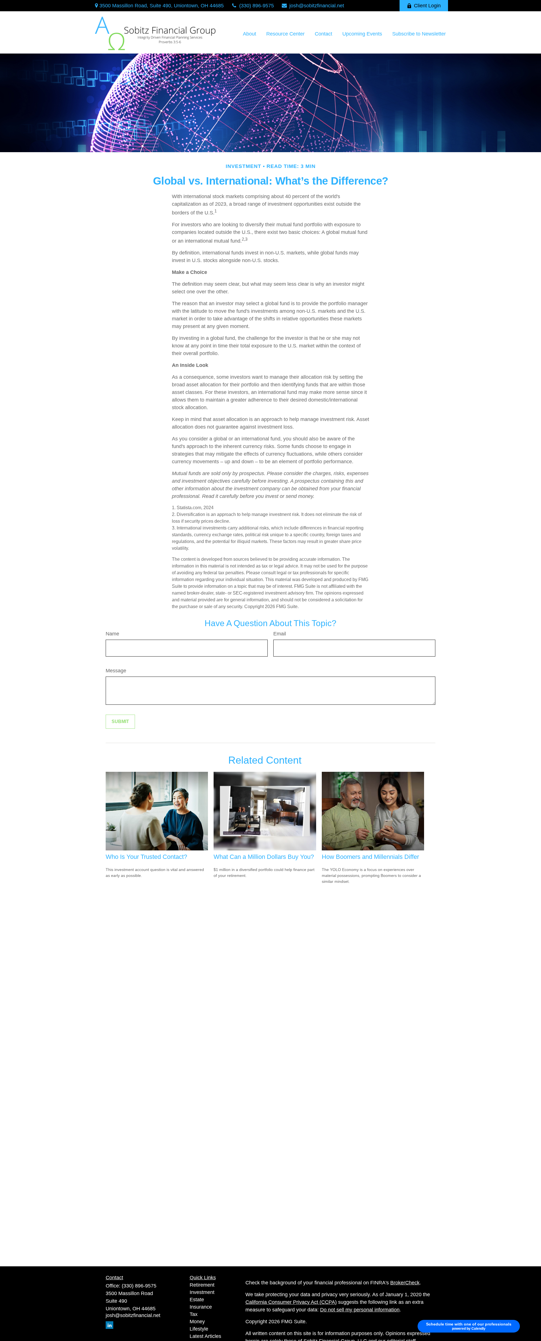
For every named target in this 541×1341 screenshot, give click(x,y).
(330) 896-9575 (256, 5)
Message (116, 670)
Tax (194, 1314)
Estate (197, 1299)
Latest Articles (205, 1336)
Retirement (202, 1285)
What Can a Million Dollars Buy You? (264, 856)
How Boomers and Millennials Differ (370, 856)
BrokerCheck (405, 1282)
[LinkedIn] (109, 1325)
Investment (202, 1292)
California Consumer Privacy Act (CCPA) (291, 1302)
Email (279, 634)
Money (197, 1321)
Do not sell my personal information (360, 1310)
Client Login (427, 5)
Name (112, 634)
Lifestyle (199, 1329)
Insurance (201, 1307)
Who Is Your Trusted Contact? (146, 856)
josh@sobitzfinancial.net (316, 5)
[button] (249, 33)
